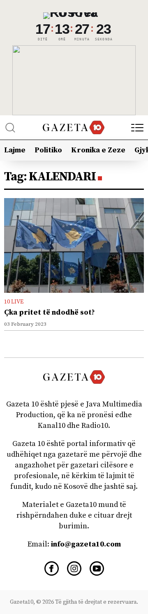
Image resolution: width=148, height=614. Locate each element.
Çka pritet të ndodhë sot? (49, 312)
